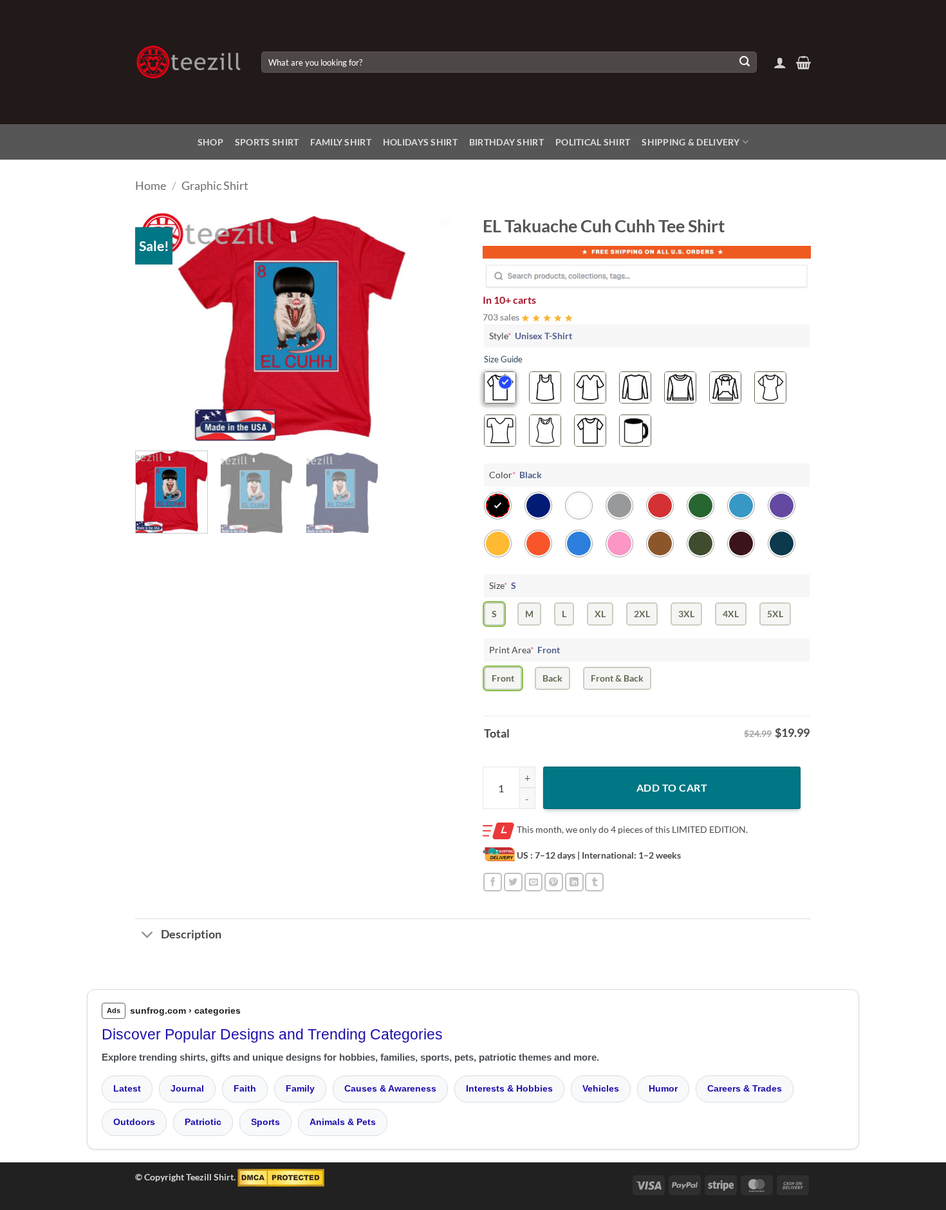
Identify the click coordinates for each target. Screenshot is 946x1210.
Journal (187, 1088)
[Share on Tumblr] (594, 882)
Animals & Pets (343, 1122)
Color (515, 474)
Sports (265, 1122)
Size (502, 585)
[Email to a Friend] (533, 882)
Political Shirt (592, 141)
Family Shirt (340, 141)
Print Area (524, 649)
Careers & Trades (744, 1088)
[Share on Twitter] (513, 882)
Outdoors (134, 1122)
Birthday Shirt (506, 141)
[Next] (440, 324)
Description (191, 934)
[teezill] (188, 62)
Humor (663, 1088)
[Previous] (157, 324)
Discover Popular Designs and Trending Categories (272, 1034)
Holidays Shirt (420, 141)
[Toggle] (147, 936)
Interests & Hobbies (509, 1088)
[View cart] (803, 62)
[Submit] (745, 62)
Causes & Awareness (390, 1088)
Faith (245, 1088)
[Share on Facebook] (492, 882)
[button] (780, 62)
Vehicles (600, 1088)
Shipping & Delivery (690, 141)
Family (300, 1088)
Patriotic (203, 1122)
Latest (127, 1088)
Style (530, 335)
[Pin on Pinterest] (553, 882)
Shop (210, 141)
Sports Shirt (267, 141)
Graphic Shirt (214, 185)
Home (150, 185)
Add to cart (671, 787)
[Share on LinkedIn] (574, 882)
